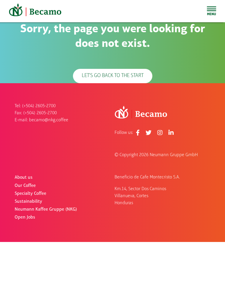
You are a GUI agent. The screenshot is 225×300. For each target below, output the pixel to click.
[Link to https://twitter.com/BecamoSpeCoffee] (148, 133)
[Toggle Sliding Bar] (211, 11)
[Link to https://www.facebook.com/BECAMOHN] (138, 133)
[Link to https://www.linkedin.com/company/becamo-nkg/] (171, 133)
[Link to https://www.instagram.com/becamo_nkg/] (160, 133)
